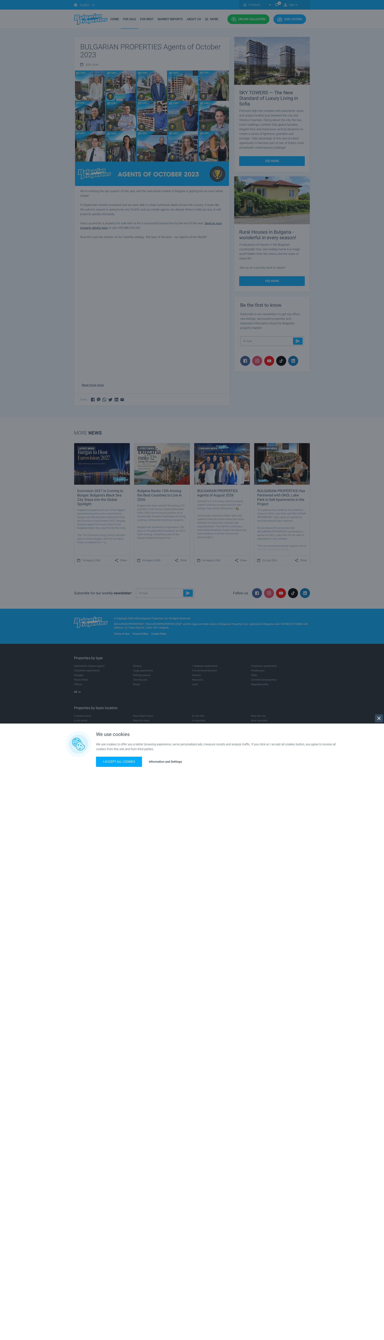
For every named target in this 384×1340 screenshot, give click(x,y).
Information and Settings (165, 761)
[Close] (379, 718)
